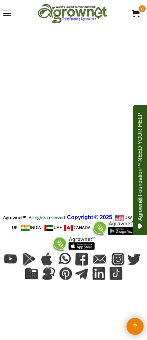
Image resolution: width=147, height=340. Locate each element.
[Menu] (7, 14)
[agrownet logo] (72, 13)
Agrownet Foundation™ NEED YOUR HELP (140, 167)
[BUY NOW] (135, 13)
